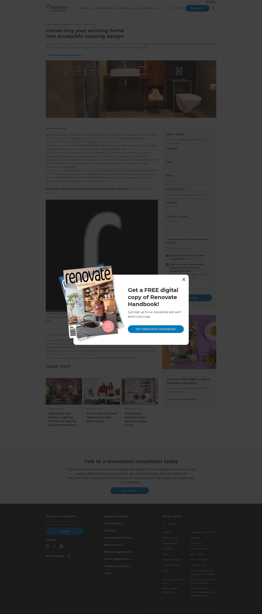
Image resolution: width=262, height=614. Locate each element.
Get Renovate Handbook (156, 329)
